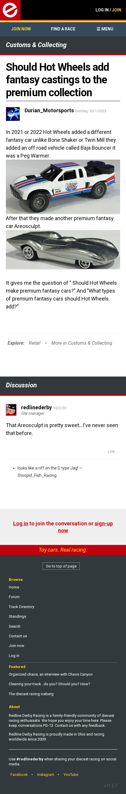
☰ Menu (105, 29)
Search (15, 626)
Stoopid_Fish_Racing (37, 475)
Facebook (19, 774)
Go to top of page (61, 566)
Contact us (18, 636)
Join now (21, 29)
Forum (14, 597)
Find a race (63, 29)
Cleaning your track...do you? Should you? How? (49, 684)
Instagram (45, 774)
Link (111, 451)
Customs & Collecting (36, 45)
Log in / (108, 10)
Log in (20, 523)
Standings (17, 616)
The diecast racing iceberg (31, 694)
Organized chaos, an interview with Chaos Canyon (51, 674)
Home (14, 587)
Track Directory (21, 607)
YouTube (71, 774)
